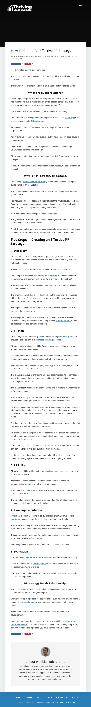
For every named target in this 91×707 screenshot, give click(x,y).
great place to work (33, 602)
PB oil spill (70, 118)
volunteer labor (63, 321)
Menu (82, 5)
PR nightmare (37, 121)
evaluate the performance (38, 557)
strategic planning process (48, 340)
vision (54, 276)
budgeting (16, 519)
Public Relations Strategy (35, 182)
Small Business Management (27, 56)
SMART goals (39, 564)
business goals (65, 336)
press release (31, 490)
